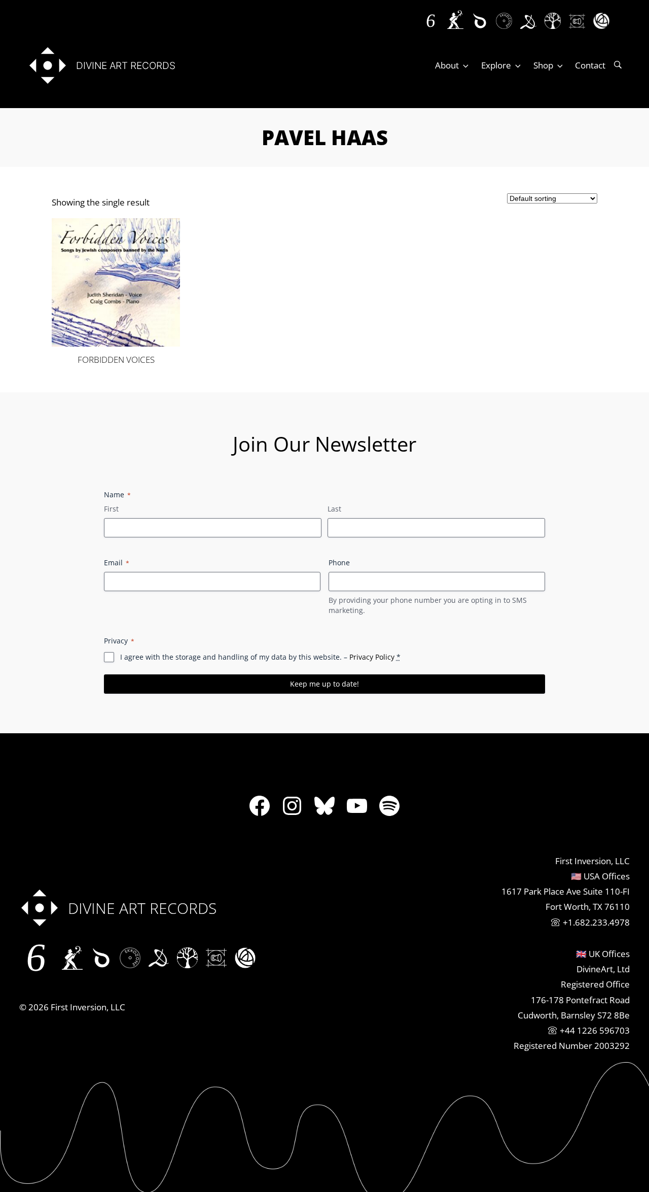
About (447, 65)
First (111, 509)
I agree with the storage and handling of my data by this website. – (260, 657)
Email (116, 562)
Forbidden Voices (116, 359)
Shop (543, 65)
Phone (339, 562)
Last (334, 509)
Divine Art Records (125, 65)
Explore (496, 65)
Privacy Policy (371, 657)
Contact (590, 65)
